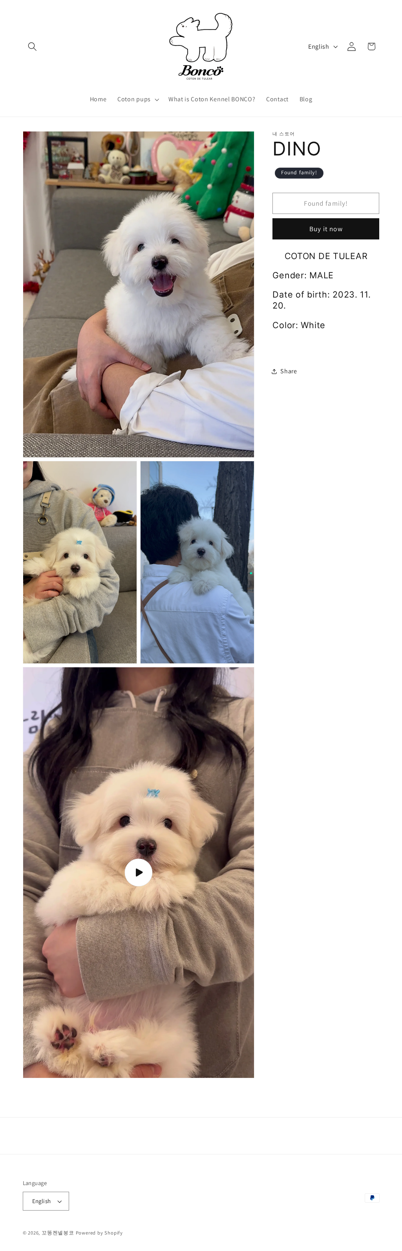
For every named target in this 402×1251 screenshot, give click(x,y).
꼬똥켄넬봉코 (58, 1232)
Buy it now (326, 228)
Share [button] (288, 371)
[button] (33, 47)
